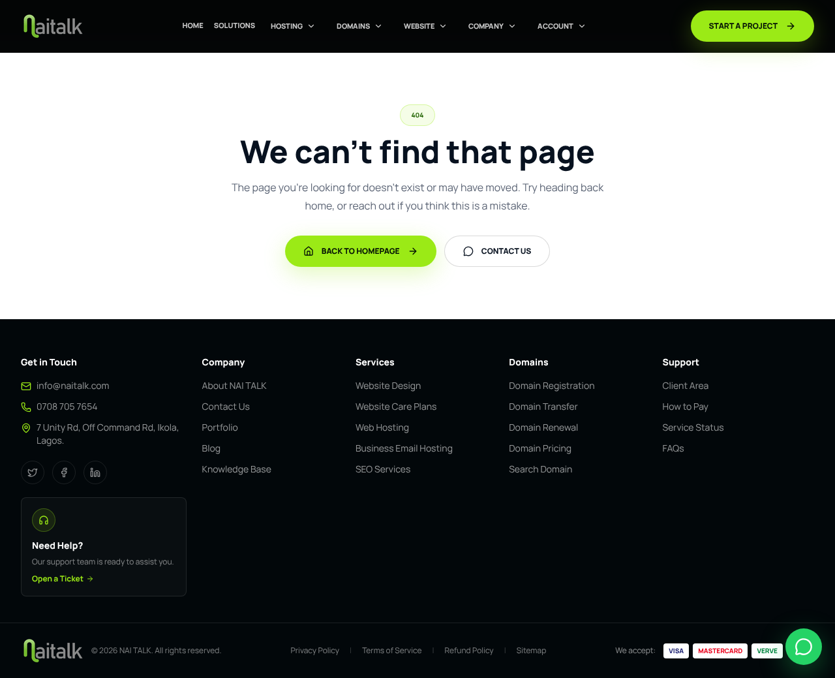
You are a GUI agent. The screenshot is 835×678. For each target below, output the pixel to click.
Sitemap (532, 650)
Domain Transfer (543, 407)
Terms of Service (391, 650)
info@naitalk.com (73, 386)
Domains (353, 26)
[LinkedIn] (95, 472)
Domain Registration (551, 386)
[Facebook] (64, 472)
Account (555, 26)
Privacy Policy (315, 650)
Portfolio (220, 428)
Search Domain (540, 469)
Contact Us (226, 407)
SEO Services (383, 469)
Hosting (287, 26)
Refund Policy (468, 650)
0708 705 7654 (67, 407)
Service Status (693, 428)
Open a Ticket (58, 579)
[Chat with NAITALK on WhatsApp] (803, 646)
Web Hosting (382, 428)
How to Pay (685, 407)
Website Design (388, 386)
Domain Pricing (540, 448)
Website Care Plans (396, 407)
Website (419, 26)
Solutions (234, 26)
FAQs (673, 448)
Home (192, 26)
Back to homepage (361, 250)
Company (486, 26)
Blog (211, 448)
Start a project (743, 25)
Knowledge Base (236, 469)
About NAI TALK (234, 386)
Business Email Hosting (404, 448)
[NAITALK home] (52, 26)
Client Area (686, 386)
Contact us (506, 250)
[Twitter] (32, 472)
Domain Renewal (543, 428)
